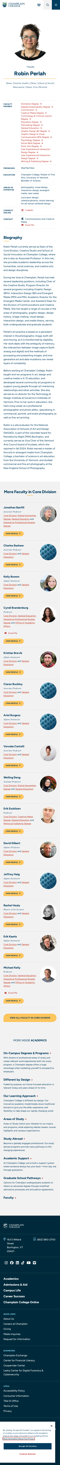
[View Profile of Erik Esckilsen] (48, 815)
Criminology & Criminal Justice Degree (36, 117)
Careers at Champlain (15, 1323)
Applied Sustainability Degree (35, 107)
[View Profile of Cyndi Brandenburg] (48, 614)
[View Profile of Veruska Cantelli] (48, 753)
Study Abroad (13, 1138)
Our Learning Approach (19, 1096)
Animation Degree (30, 104)
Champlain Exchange (15, 1355)
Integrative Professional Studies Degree (19, 524)
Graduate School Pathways (22, 1178)
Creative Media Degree (32, 113)
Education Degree (30, 122)
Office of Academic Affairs (19, 624)
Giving (7, 1328)
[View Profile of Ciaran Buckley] (48, 691)
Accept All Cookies (28, 1446)
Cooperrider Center (14, 1365)
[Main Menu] (56, 5)
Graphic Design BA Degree (34, 131)
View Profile (12, 534)
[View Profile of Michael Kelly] (48, 974)
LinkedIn (28, 210)
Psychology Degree (30, 140)
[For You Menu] (39, 5)
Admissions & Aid (15, 1284)
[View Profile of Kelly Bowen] (48, 583)
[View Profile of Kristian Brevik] (48, 659)
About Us (8, 1318)
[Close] (51, 1426)
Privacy (7, 1411)
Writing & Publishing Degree (34, 161)
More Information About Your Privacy (19, 1439)
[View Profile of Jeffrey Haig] (48, 881)
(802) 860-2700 (46, 1239)
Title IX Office (10, 1400)
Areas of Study (13, 1119)
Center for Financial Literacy (19, 1360)
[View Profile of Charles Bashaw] (48, 552)
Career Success (14, 1296)
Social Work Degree (30, 143)
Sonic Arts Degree (30, 146)
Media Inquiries (11, 1334)
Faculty (30, 67)
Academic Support (16, 1158)
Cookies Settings (28, 1454)
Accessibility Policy (14, 1390)
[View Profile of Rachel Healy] (48, 912)
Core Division (27, 110)
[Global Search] (47, 5)
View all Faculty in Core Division (30, 1018)
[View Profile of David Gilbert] (48, 850)
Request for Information (16, 1339)
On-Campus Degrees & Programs (26, 1053)
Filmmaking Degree (30, 125)
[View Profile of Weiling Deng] (48, 784)
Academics (11, 1278)
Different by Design (16, 1079)
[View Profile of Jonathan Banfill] (48, 514)
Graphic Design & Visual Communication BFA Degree (35, 135)
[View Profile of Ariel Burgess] (48, 722)
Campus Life (12, 1290)
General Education (30, 128)
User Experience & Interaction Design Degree (35, 151)
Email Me (29, 225)
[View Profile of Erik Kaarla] (48, 943)
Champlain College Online (21, 1302)
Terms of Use (10, 1405)
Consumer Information (16, 1395)
